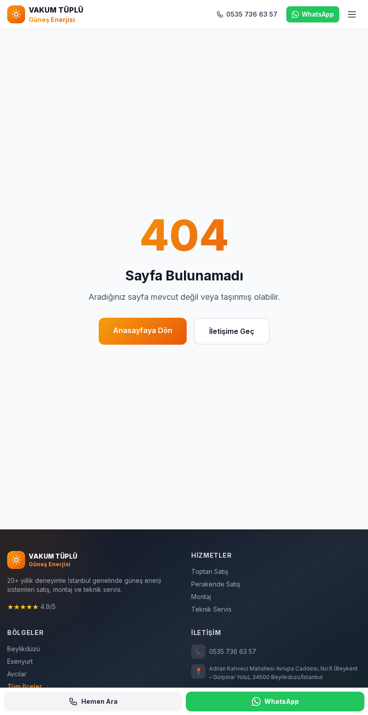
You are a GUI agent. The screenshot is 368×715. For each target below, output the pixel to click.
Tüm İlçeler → (28, 686)
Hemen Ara (99, 701)
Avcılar (16, 674)
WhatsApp (281, 701)
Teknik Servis (211, 609)
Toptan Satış (209, 571)
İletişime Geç (231, 331)
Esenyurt (20, 661)
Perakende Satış (215, 584)
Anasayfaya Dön (142, 330)
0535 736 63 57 (226, 651)
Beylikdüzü (23, 649)
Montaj (201, 596)
